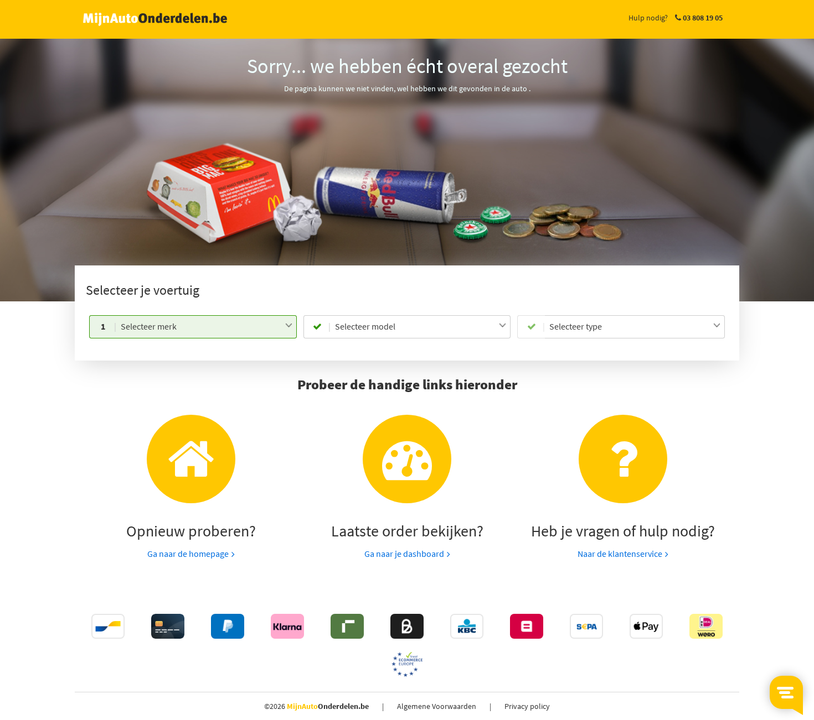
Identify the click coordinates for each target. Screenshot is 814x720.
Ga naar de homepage (188, 553)
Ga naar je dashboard (404, 553)
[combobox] (206, 326)
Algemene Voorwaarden (436, 706)
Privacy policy (527, 706)
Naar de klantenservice (620, 553)
